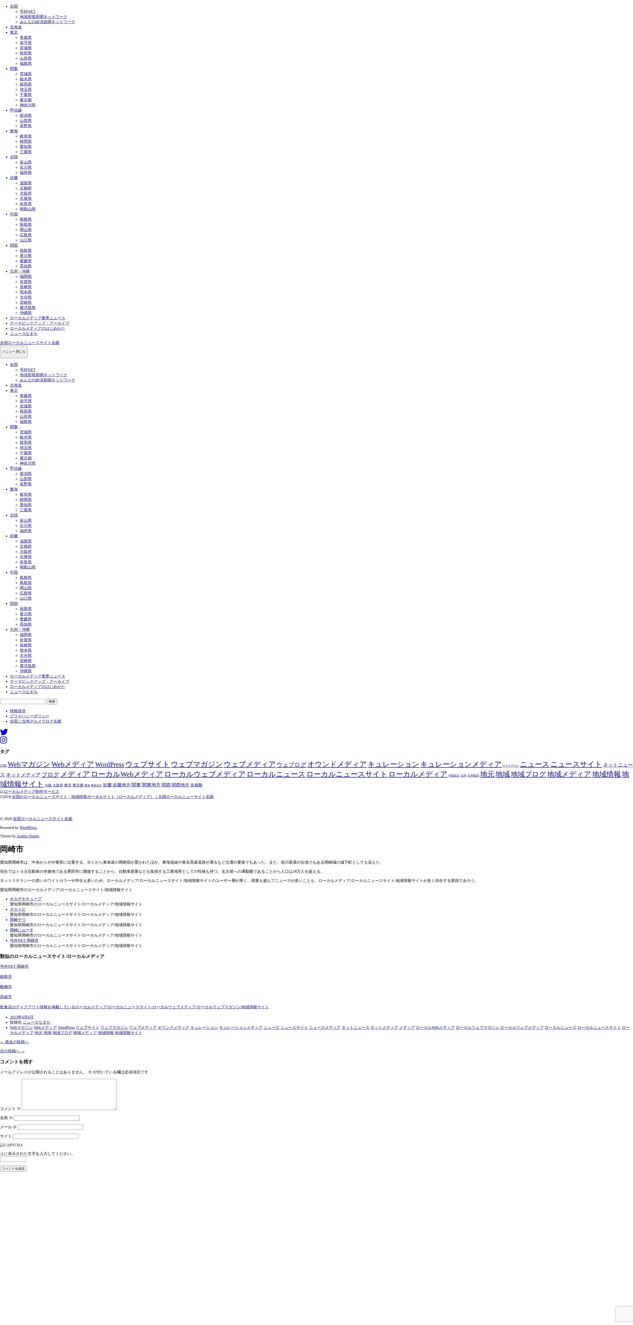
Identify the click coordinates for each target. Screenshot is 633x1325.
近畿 (14, 178)
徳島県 (26, 250)
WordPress (109, 764)
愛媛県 (26, 261)
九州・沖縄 (20, 271)
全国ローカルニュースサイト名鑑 (29, 343)
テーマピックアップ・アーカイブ (39, 323)
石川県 (26, 167)
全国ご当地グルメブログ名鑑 (35, 721)
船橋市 (6, 987)
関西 (166, 784)
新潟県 (26, 115)
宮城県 (26, 48)
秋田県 (26, 53)
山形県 (26, 58)
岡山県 (26, 230)
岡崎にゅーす (22, 930)
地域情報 (606, 774)
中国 (14, 214)
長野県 (26, 126)
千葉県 (26, 95)
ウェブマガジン (197, 764)
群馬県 (26, 84)
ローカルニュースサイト (346, 774)
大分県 (26, 297)
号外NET (28, 11)
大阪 (48, 785)
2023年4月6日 (22, 1017)
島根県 (26, 219)
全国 (14, 6)
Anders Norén (28, 836)
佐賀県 (26, 282)
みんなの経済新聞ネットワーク (47, 22)
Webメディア (72, 764)
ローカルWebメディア (127, 774)
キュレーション (393, 764)
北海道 (16, 27)
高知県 (26, 266)
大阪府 (26, 193)
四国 (14, 245)
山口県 (26, 240)
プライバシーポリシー (29, 716)
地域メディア (569, 774)
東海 (14, 131)
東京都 (26, 100)
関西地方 (180, 784)
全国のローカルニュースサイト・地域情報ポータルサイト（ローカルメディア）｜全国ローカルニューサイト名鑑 (113, 797)
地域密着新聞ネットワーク (43, 17)
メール (8, 1127)
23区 (3, 765)
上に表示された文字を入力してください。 (37, 1154)
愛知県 (26, 146)
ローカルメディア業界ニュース (37, 318)
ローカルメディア (418, 774)
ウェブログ (291, 765)
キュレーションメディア (461, 764)
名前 (6, 1118)
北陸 (14, 157)
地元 (487, 774)
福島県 (26, 63)
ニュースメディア (325, 1027)
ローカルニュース (276, 774)
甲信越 (16, 110)
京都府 (26, 188)
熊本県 (26, 292)
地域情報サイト (128, 1033)
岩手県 (26, 43)
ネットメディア (23, 775)
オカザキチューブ (26, 899)
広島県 (26, 235)
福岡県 (26, 276)
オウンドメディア (337, 764)
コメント (10, 1109)
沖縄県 (26, 313)
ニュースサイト (576, 764)
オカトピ (18, 909)
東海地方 (96, 785)
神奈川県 (28, 105)
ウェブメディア (250, 764)
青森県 (26, 37)
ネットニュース (355, 1027)
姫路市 (6, 976)
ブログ (50, 775)
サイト (6, 1136)
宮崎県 (26, 302)
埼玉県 (26, 89)
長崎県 (26, 287)
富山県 (26, 162)
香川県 (26, 256)
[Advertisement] (148, 1250)
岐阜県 (26, 136)
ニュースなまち (24, 333)
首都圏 (196, 785)
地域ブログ (528, 774)
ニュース (534, 764)
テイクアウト (511, 765)
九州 (463, 775)
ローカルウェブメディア (205, 774)
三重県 (26, 152)
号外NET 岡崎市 (24, 940)
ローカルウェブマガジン (477, 1027)
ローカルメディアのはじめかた (37, 328)
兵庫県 (26, 198)
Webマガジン (29, 764)
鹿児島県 (28, 308)
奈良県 (26, 204)
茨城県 (26, 74)
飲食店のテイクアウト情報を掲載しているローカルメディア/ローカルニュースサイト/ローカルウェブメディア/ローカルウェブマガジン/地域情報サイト (134, 1007)
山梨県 (26, 120)
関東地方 (151, 784)
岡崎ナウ (18, 920)
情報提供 (18, 711)
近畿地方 (122, 784)
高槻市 (6, 997)
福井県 (26, 172)
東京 (67, 785)
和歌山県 (28, 209)
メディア (75, 774)
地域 (503, 774)
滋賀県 (26, 183)
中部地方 (454, 775)
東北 (14, 32)
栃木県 (26, 79)
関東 (14, 69)
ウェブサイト (147, 764)
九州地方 (473, 775)
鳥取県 (26, 224)
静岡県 (26, 141)
